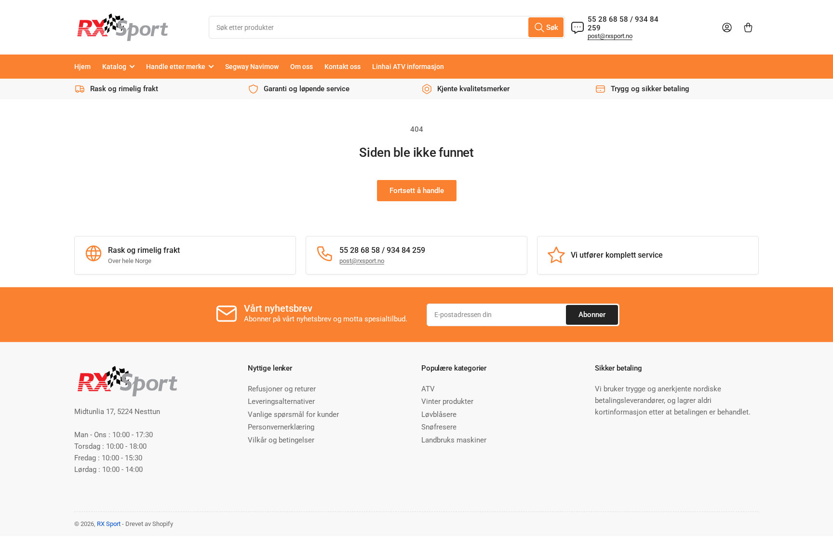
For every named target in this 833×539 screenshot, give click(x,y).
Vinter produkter (447, 401)
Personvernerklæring (281, 427)
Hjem (82, 66)
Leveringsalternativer (281, 401)
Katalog (114, 66)
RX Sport (109, 523)
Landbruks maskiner (453, 440)
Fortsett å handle (417, 190)
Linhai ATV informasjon (408, 66)
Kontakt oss (342, 66)
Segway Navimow (252, 66)
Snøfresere (439, 427)
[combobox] (386, 27)
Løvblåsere (439, 414)
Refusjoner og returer (282, 389)
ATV (428, 389)
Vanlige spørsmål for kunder (293, 414)
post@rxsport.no (610, 36)
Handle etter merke (175, 66)
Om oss (301, 66)
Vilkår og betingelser (281, 440)
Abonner (591, 314)
